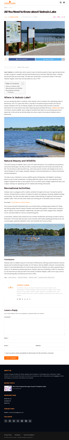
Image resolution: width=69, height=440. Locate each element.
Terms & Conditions (29, 435)
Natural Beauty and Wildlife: (14, 88)
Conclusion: (11, 92)
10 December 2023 (26, 17)
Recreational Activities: (13, 90)
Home (5, 7)
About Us (7, 403)
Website (38, 345)
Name (6, 338)
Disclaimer (17, 435)
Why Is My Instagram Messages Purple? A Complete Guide (29, 386)
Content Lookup (14, 17)
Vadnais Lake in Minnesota (46, 277)
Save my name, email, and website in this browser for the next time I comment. (30, 353)
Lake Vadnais (12, 277)
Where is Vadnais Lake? (13, 86)
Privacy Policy (8, 435)
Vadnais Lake (56, 108)
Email (6, 345)
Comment (7, 317)
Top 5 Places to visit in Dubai (20, 202)
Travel (10, 7)
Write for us (7, 398)
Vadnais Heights (22, 277)
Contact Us (7, 401)
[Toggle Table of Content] (22, 83)
